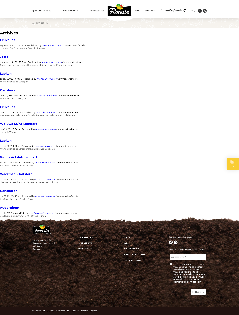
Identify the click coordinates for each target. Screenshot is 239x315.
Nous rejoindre (131, 249)
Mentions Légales (89, 311)
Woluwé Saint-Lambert (18, 124)
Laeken (6, 73)
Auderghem (9, 207)
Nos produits (70, 11)
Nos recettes (97, 11)
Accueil (35, 23)
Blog (137, 11)
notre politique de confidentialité (188, 280)
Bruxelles (7, 40)
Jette (4, 57)
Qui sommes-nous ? (87, 237)
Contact (150, 11)
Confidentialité (62, 311)
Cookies (75, 311)
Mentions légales (132, 260)
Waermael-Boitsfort (16, 174)
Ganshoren (9, 90)
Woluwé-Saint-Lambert (18, 157)
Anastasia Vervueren (52, 45)
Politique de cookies (134, 254)
